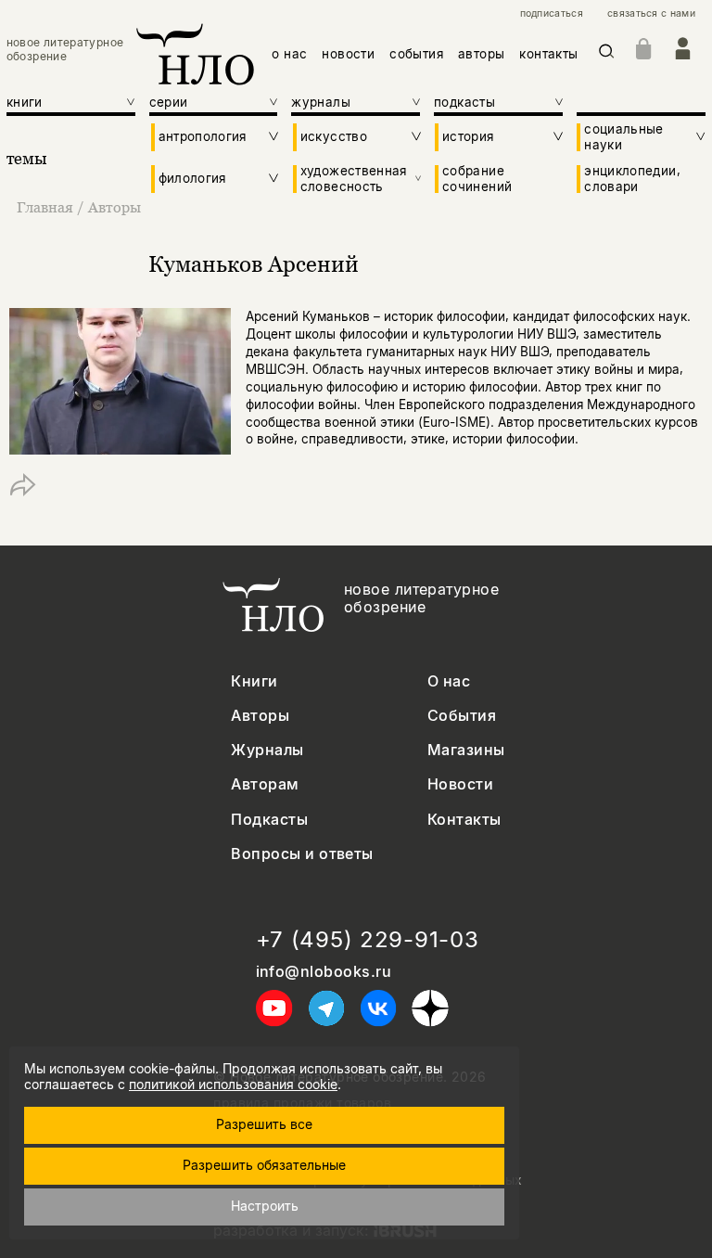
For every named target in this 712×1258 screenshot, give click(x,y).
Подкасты (269, 819)
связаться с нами (651, 13)
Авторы (114, 207)
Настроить (265, 1205)
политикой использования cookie (233, 1084)
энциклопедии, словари (632, 178)
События (461, 716)
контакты (548, 53)
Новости (460, 784)
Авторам (265, 784)
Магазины (466, 750)
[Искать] (607, 54)
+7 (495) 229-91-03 (367, 940)
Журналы (267, 750)
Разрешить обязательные (264, 1165)
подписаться (551, 13)
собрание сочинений (477, 178)
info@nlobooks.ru (324, 972)
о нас (289, 53)
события (416, 53)
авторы (481, 53)
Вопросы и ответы (302, 854)
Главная (45, 207)
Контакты (464, 819)
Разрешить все (264, 1124)
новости (348, 53)
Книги (254, 681)
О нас (448, 681)
